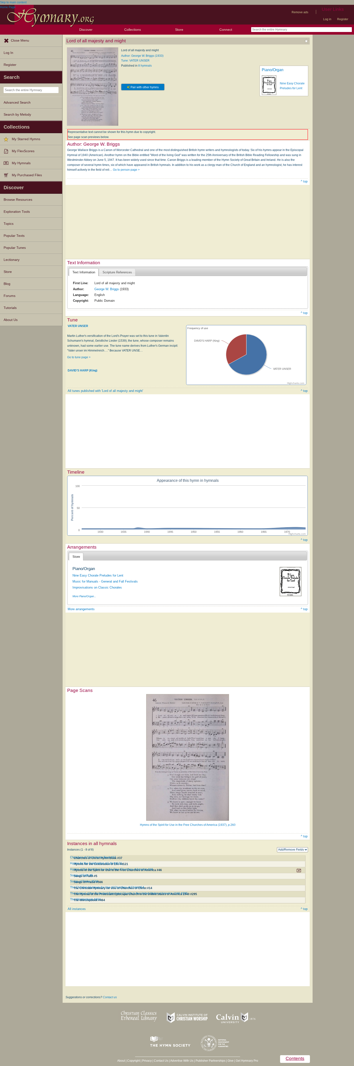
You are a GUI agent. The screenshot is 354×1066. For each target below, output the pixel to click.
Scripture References (117, 272)
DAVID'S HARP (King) (82, 370)
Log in (327, 19)
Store (179, 29)
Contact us (110, 997)
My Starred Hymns (26, 139)
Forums (9, 296)
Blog (7, 284)
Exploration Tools (17, 211)
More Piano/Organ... (84, 596)
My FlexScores (23, 151)
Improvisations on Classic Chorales (97, 587)
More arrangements (81, 609)
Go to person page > (126, 169)
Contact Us (161, 1060)
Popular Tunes (15, 248)
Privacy (147, 1060)
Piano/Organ (272, 70)
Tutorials (10, 308)
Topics (8, 224)
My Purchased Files (27, 175)
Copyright (133, 1060)
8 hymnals (145, 65)
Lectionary (12, 260)
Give (231, 1060)
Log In (8, 53)
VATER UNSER (78, 326)
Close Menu (20, 40)
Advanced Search (17, 102)
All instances (77, 909)
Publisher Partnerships (210, 1060)
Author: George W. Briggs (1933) (142, 55)
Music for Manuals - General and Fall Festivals (105, 581)
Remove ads (300, 12)
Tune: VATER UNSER (135, 60)
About (121, 1060)
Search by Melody (17, 114)
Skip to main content (13, 2)
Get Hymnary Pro (247, 1060)
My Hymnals (21, 163)
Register (342, 19)
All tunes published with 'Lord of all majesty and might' (105, 391)
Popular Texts (14, 236)
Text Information (83, 272)
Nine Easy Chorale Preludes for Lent (97, 575)
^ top (304, 181)
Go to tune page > (79, 357)
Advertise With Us (181, 1060)
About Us (11, 320)
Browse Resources (18, 199)
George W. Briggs (106, 289)
